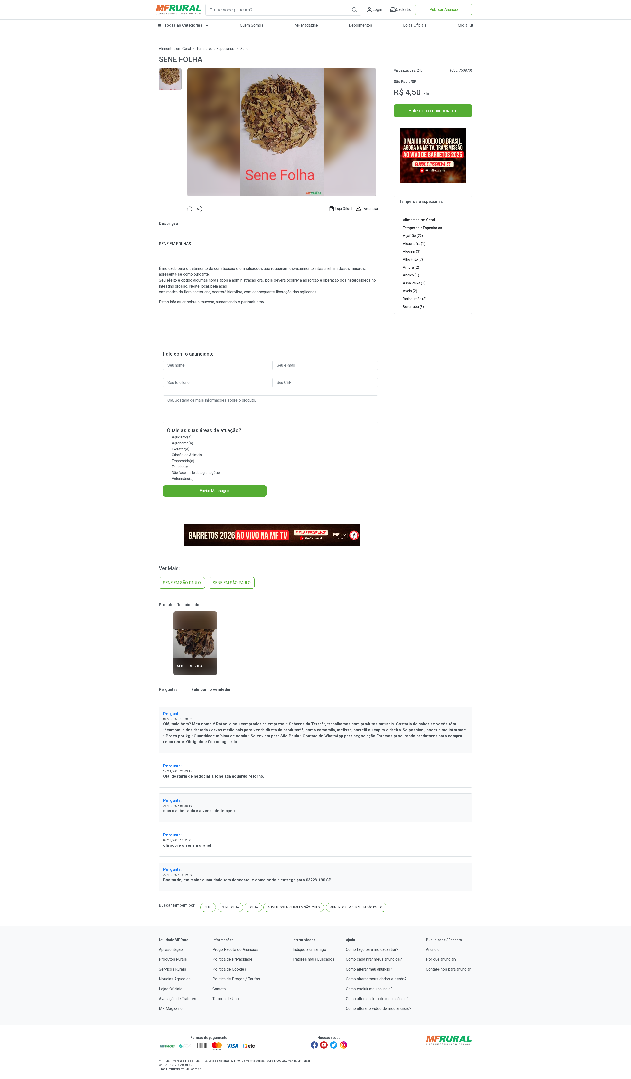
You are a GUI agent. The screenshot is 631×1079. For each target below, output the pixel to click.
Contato (219, 989)
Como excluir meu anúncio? (369, 989)
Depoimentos (360, 25)
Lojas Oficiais (415, 25)
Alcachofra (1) (414, 244)
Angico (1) (411, 275)
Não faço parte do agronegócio (196, 473)
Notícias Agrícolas (175, 979)
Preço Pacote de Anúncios (235, 949)
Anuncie (432, 949)
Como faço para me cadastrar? (372, 949)
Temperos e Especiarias (215, 49)
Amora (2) (411, 267)
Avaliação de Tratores (177, 998)
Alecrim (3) (411, 251)
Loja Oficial (343, 209)
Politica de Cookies (229, 969)
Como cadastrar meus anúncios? (374, 959)
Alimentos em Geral (175, 49)
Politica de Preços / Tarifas (236, 979)
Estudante (180, 467)
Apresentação (171, 949)
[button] (354, 9)
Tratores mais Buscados (313, 959)
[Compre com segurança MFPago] (167, 1046)
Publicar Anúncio (443, 9)
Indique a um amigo (309, 949)
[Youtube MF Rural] (324, 1045)
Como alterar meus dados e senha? (376, 979)
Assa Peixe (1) (414, 283)
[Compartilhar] (200, 209)
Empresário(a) (183, 461)
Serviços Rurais (172, 969)
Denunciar (370, 209)
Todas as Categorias (183, 25)
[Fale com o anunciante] (190, 209)
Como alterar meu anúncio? (369, 969)
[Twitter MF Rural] (334, 1045)
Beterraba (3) (413, 307)
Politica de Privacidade (232, 959)
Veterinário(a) (182, 479)
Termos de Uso (225, 998)
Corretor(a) (180, 449)
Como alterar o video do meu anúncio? (378, 1008)
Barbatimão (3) (415, 299)
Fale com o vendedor (211, 689)
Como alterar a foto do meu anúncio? (377, 998)
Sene (244, 49)
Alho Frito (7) (413, 259)
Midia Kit (465, 25)
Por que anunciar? (441, 959)
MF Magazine (306, 25)
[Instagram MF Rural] (344, 1045)
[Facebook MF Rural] (314, 1045)
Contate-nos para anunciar (448, 969)
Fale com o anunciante (432, 111)
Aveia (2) (410, 291)
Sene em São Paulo (182, 582)
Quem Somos (251, 25)
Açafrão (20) (413, 236)
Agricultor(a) (182, 437)
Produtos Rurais (173, 959)
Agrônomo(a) (182, 443)
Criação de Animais (187, 455)
